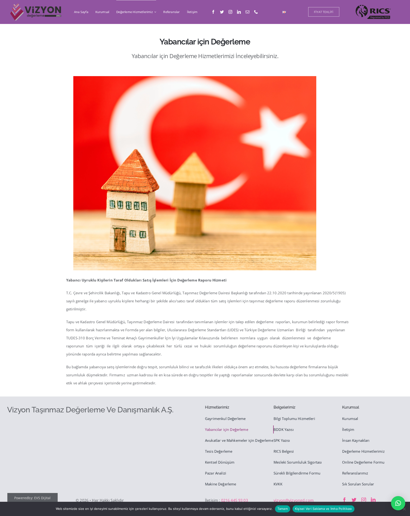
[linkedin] (239, 12)
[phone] (256, 12)
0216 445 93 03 (234, 500)
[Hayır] (404, 509)
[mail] (247, 12)
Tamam (282, 509)
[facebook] (213, 12)
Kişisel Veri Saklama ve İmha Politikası (323, 509)
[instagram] (230, 12)
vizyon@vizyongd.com (294, 500)
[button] (398, 503)
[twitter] (222, 12)
